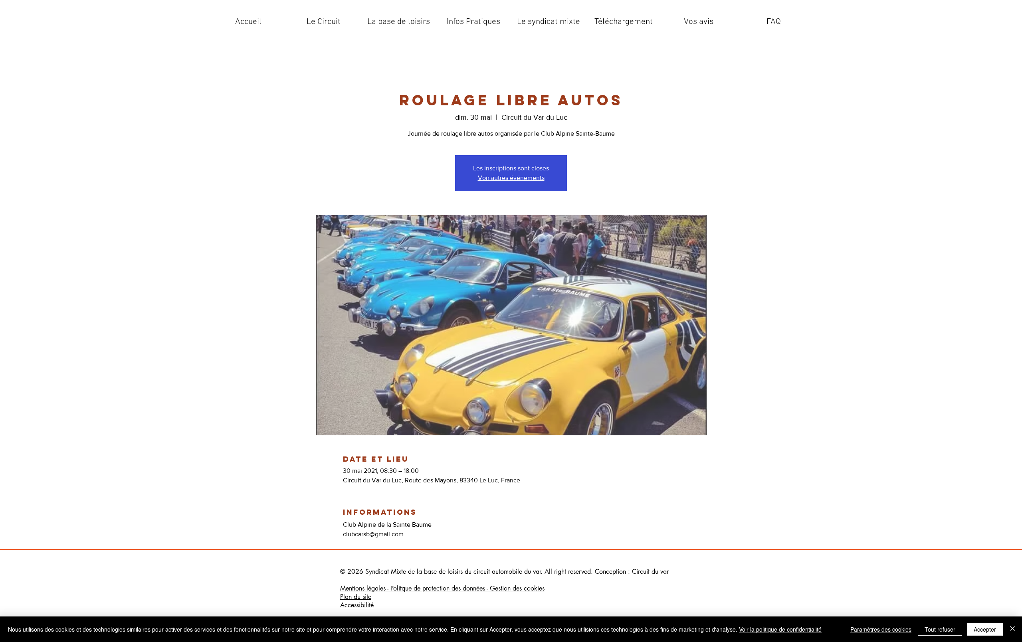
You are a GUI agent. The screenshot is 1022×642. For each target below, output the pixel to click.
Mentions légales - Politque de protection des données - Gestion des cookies (442, 588)
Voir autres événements (511, 177)
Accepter (985, 629)
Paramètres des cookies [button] (880, 629)
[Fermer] (1012, 629)
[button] (323, 22)
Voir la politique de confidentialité (780, 629)
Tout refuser (940, 629)
